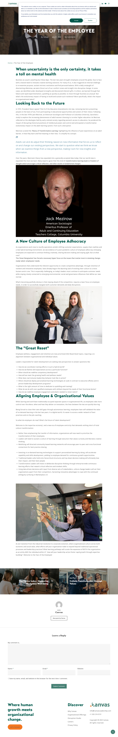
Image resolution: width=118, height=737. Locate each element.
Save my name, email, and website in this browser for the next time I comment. (38, 678)
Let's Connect (15, 727)
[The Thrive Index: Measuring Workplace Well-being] (29, 581)
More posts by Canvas (59, 618)
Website (80, 669)
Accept (76, 20)
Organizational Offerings (77, 715)
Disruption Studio (74, 718)
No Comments (70, 37)
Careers (70, 722)
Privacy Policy (73, 725)
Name (11, 669)
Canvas (45, 37)
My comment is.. (14, 643)
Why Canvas (72, 711)
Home (10, 63)
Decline (90, 20)
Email (45, 669)
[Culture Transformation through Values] (88, 581)
